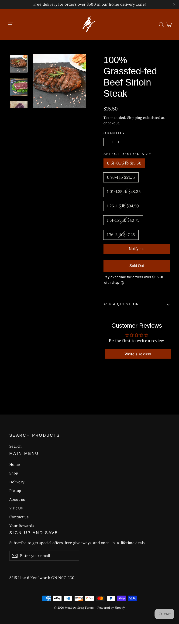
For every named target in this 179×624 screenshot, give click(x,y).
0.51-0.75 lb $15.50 (124, 163)
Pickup (15, 490)
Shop (13, 473)
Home (14, 464)
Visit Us (16, 508)
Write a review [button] (137, 354)
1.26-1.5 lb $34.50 (123, 206)
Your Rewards (21, 525)
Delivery (16, 482)
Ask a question (121, 304)
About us (17, 499)
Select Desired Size (127, 154)
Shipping (134, 117)
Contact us (18, 516)
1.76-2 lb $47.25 (121, 234)
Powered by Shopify (111, 607)
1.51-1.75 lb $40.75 (123, 220)
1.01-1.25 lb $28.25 (124, 191)
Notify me (137, 249)
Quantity (114, 133)
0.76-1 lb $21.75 (121, 177)
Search (15, 446)
